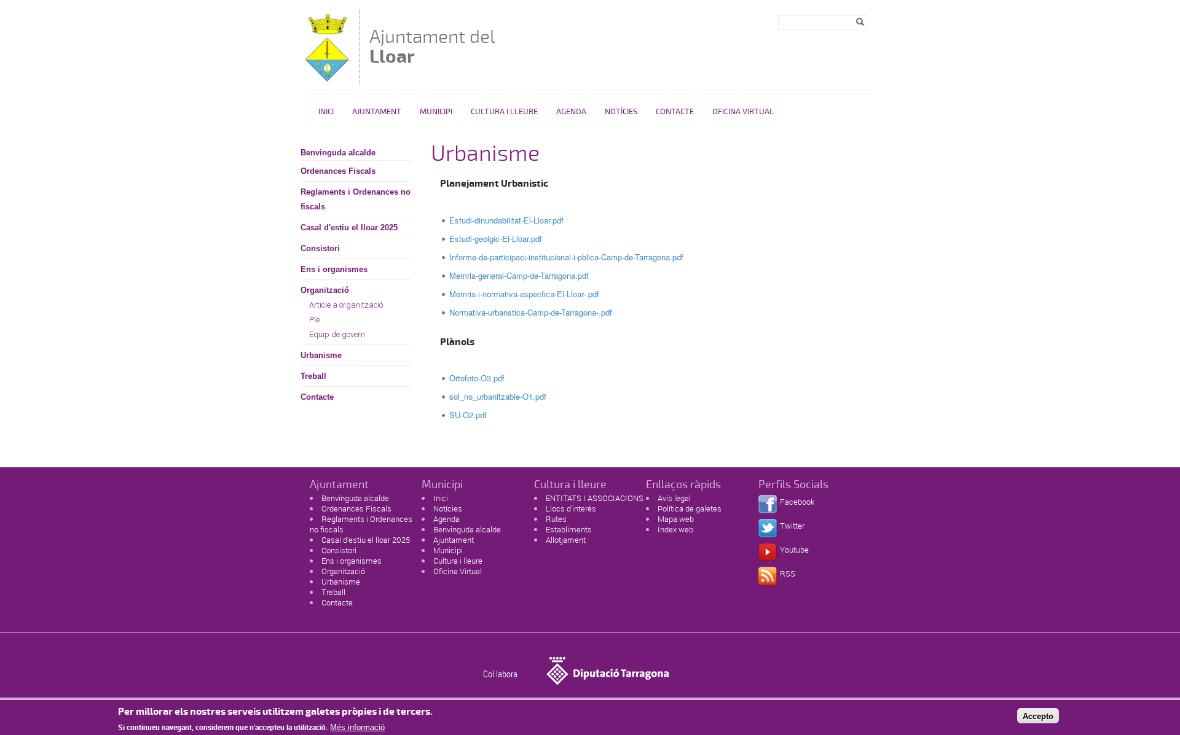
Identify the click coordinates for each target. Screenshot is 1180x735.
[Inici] (327, 79)
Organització (325, 290)
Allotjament (566, 539)
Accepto (1038, 715)
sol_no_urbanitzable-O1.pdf (497, 396)
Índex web (675, 529)
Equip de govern (337, 334)
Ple (314, 319)
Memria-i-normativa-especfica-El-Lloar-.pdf (524, 294)
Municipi (436, 112)
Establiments (569, 529)
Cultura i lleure (457, 560)
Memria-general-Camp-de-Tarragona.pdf (519, 275)
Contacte (675, 112)
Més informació (357, 727)
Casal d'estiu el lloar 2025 (349, 227)
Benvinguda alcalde (338, 152)
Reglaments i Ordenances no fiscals (356, 199)
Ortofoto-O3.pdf (477, 378)
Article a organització (346, 304)
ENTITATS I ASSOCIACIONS (594, 498)
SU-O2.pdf (468, 415)
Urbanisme (321, 355)
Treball (313, 376)
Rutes (556, 518)
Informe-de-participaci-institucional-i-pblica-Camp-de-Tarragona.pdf (566, 257)
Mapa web (676, 518)
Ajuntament (376, 112)
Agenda (571, 112)
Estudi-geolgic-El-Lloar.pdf (495, 238)
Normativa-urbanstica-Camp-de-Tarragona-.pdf (530, 312)
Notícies (621, 112)
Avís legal (674, 498)
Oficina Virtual (743, 112)
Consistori (320, 248)
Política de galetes (690, 508)
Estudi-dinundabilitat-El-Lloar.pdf (506, 220)
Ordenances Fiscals (338, 171)
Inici (326, 112)
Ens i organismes (334, 269)
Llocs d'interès (571, 508)
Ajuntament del (432, 46)
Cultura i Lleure (504, 112)
